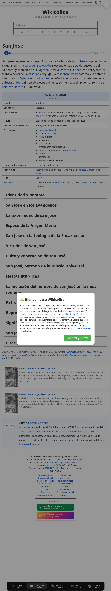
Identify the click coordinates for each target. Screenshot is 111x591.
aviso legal (27, 331)
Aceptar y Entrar (77, 338)
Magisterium (70, 314)
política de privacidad (82, 328)
